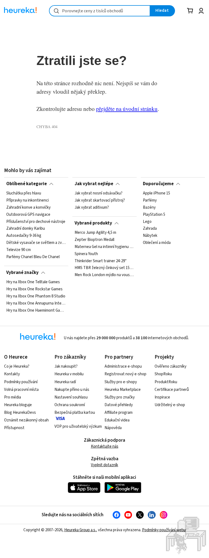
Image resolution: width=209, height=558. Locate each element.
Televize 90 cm (18, 250)
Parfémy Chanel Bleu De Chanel (33, 257)
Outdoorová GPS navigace (28, 214)
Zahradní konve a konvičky (28, 207)
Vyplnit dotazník (104, 465)
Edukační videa (117, 420)
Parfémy (150, 200)
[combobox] (99, 10)
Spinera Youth (86, 254)
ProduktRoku (166, 382)
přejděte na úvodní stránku (127, 109)
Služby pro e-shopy (120, 382)
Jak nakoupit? (66, 366)
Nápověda (113, 428)
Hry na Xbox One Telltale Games (33, 282)
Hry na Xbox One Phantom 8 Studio (35, 296)
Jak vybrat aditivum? (92, 207)
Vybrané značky (22, 272)
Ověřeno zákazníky (170, 366)
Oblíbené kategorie (26, 184)
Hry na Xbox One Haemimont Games (36, 310)
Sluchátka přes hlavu (23, 193)
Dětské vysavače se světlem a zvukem (36, 243)
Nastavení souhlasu (71, 397)
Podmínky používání (21, 382)
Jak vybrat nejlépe (94, 184)
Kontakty (12, 374)
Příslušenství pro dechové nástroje (35, 222)
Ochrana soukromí (69, 405)
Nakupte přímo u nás (71, 389)
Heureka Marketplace (122, 389)
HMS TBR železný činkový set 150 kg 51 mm (104, 268)
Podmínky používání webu (164, 530)
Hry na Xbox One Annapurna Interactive (36, 303)
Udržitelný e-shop (170, 405)
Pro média (12, 397)
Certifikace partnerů (172, 389)
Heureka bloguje (18, 405)
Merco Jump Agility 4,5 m (95, 232)
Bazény (149, 207)
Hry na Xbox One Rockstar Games (34, 289)
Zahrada (150, 228)
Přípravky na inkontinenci (27, 200)
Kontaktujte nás (104, 446)
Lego (147, 222)
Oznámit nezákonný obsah (26, 420)
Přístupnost (14, 428)
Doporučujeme (158, 184)
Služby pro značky (119, 397)
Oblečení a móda (157, 243)
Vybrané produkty (93, 223)
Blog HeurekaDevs (20, 412)
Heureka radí (65, 382)
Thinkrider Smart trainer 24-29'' (101, 261)
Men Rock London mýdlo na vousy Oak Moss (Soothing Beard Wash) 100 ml (104, 275)
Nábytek (150, 235)
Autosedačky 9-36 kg (23, 235)
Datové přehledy (118, 405)
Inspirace (162, 397)
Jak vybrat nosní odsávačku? (98, 193)
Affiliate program (118, 412)
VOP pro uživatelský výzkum (78, 426)
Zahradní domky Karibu (25, 228)
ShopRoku (163, 374)
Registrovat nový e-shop (125, 374)
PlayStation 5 (154, 214)
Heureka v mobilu (69, 374)
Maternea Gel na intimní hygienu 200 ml (104, 247)
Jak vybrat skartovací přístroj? (100, 200)
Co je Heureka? (16, 366)
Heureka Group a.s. (80, 530)
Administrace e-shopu (123, 366)
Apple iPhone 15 (156, 193)
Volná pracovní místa (21, 389)
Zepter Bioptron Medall (94, 240)
